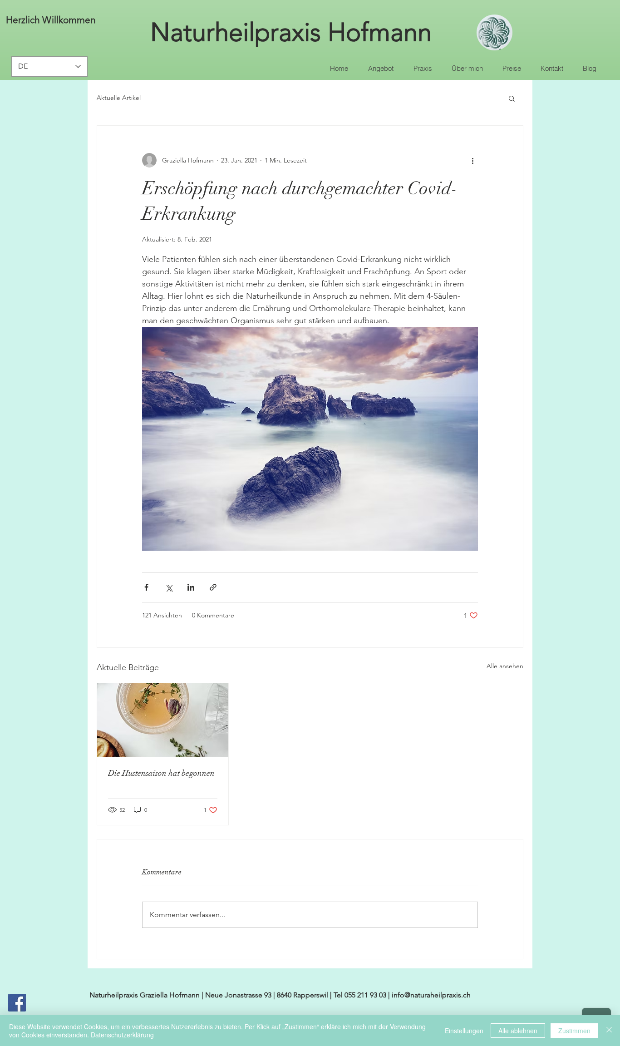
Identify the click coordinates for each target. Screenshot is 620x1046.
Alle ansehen (505, 666)
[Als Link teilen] (213, 587)
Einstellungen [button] (464, 1030)
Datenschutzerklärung (122, 1034)
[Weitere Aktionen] (472, 160)
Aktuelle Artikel (119, 98)
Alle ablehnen (517, 1030)
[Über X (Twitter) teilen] (168, 587)
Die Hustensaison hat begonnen (161, 773)
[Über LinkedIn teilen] (191, 587)
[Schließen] (609, 1030)
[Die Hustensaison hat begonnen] (162, 720)
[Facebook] (17, 1002)
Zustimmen (574, 1030)
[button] (511, 98)
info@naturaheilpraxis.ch (431, 995)
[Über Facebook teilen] (146, 587)
